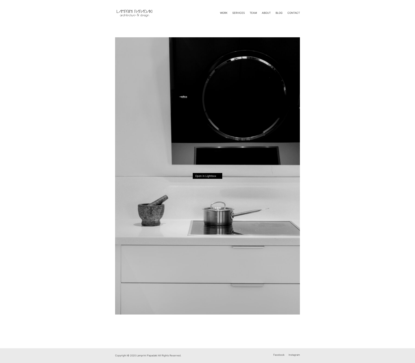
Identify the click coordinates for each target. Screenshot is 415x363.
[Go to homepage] (134, 13)
